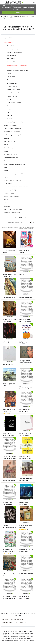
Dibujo (9, 73)
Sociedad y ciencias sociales (12, 212)
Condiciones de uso (20, 622)
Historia (6, 161)
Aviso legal (5, 619)
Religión (6, 203)
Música (9, 99)
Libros (6, 16)
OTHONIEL (6, 342)
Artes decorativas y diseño (14, 52)
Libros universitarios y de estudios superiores (16, 186)
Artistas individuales (12, 62)
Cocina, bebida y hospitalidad (12, 131)
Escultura (9, 80)
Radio (8, 112)
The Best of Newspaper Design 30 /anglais (9, 527)
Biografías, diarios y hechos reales (13, 122)
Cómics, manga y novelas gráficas (13, 135)
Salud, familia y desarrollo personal (13, 209)
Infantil (6, 170)
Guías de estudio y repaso (11, 157)
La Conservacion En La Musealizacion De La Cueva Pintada (9, 598)
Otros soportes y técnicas (14, 102)
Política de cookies (7, 622)
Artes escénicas (11, 55)
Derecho (6, 144)
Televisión (10, 118)
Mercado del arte (12, 96)
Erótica (6, 151)
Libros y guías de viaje (10, 190)
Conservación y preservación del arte (17, 70)
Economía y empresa (9, 148)
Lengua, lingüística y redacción (12, 180)
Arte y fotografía (14, 16)
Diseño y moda (11, 76)
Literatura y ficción (9, 193)
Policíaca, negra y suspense (11, 196)
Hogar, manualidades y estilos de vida (14, 164)
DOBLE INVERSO (8, 364)
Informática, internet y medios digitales (14, 173)
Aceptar (18, 12)
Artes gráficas (11, 58)
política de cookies (15, 7)
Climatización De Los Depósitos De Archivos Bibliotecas (26, 551)
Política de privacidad (17, 619)
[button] (2, 2)
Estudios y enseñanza (13, 83)
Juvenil (6, 177)
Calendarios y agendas (10, 125)
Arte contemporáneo (13, 49)
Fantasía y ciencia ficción (11, 154)
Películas (9, 105)
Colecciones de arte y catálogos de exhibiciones (17, 66)
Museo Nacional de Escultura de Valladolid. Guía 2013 (9, 411)
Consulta (6, 138)
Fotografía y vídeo (12, 86)
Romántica (7, 206)
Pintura (9, 109)
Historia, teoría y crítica (13, 89)
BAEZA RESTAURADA (26, 574)
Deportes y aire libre (9, 141)
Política (6, 199)
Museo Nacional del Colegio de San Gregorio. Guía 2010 (9, 299)
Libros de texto (8, 183)
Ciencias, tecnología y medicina (12, 128)
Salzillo (21, 274)
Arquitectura (10, 45)
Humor (5, 167)
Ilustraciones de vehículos (14, 93)
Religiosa (9, 115)
